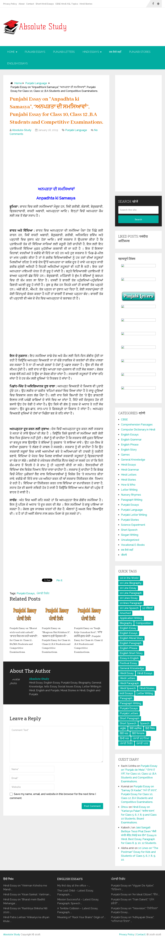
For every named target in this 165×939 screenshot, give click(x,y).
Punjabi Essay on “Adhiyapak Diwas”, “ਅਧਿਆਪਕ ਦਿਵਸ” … (132, 919)
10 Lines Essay (129, 598)
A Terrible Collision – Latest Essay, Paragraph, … (77, 910)
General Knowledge (133, 459)
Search (138, 219)
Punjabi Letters (64, 51)
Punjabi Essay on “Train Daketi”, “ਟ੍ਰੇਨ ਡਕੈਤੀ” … (132, 901)
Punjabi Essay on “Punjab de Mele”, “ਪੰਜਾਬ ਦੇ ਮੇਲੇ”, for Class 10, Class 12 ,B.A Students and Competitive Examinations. (139, 773)
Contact (30, 4)
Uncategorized (130, 539)
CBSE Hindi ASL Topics (66, 4)
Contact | (141, 934)
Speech (144, 723)
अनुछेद (123, 728)
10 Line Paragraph (131, 593)
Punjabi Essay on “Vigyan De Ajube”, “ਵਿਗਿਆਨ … (132, 887)
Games (125, 454)
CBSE (124, 419)
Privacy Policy (10, 4)
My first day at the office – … (73, 885)
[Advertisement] (56, 162)
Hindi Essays (91, 51)
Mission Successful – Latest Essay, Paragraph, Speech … (78, 901)
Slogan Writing (129, 534)
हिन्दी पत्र (124, 738)
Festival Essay (128, 663)
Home (11, 51)
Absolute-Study (21, 130)
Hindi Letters (128, 474)
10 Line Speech (129, 608)
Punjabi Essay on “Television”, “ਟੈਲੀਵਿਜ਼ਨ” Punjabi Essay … (134, 910)
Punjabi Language (36, 83)
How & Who (128, 484)
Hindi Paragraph (129, 683)
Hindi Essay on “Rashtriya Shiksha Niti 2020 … (25, 910)
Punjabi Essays (35, 51)
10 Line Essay (128, 588)
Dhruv (124, 807)
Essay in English (129, 658)
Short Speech (129, 529)
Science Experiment (133, 524)
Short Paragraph (129, 718)
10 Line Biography (130, 583)
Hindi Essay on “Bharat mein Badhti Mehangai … (24, 901)
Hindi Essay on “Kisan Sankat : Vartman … (27, 894)
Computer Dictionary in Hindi (138, 429)
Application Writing (131, 618)
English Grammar (131, 439)
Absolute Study (11, 934)
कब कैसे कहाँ (115, 51)
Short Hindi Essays (45, 4)
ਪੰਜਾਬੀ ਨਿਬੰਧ (43, 593)
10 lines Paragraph (131, 603)
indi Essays (126, 693)
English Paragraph (130, 643)
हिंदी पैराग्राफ (138, 733)
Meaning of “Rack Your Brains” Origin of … (81, 917)
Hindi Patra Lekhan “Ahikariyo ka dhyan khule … (26, 919)
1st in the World (129, 578)
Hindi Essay (127, 673)
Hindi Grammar (130, 469)
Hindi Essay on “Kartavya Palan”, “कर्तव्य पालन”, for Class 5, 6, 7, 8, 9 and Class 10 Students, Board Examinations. (139, 814)
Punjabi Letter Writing (134, 514)
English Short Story (131, 653)
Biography (126, 623)
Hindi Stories (86, 4)
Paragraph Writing (131, 499)
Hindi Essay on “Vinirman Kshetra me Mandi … (25, 887)
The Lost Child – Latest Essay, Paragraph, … (75, 892)
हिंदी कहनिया (136, 728)
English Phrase (130, 444)
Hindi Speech (128, 688)
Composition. (144, 623)
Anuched (125, 613)
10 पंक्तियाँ (147, 608)
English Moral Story (131, 638)
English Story (129, 449)
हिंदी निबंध (150, 728)
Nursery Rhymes (131, 494)
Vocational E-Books (133, 544)
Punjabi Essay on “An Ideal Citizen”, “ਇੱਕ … (135, 894)
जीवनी (124, 554)
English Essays (17, 63)
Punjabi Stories (139, 51)
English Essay (128, 628)
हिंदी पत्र (124, 733)
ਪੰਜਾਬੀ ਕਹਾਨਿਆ (141, 738)
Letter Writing (129, 489)
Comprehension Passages (137, 424)
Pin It (59, 580)
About (21, 4)
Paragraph (126, 698)
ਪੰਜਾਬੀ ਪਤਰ (142, 743)
